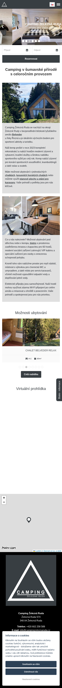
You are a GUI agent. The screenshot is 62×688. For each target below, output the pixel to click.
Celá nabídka (31, 374)
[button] (29, 519)
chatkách (10, 175)
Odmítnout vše (31, 672)
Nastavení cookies (31, 679)
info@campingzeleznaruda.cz (35, 630)
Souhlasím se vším (31, 664)
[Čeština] (52, 4)
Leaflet (38, 551)
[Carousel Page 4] (33, 41)
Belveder (17, 134)
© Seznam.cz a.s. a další (51, 551)
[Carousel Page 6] (39, 41)
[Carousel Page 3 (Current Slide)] (29, 41)
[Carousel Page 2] (26, 41)
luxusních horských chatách (31, 175)
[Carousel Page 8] (42, 367)
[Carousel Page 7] (39, 367)
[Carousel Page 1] (23, 41)
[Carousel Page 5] (36, 41)
